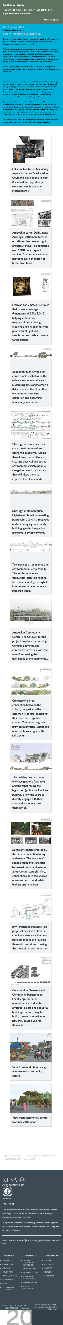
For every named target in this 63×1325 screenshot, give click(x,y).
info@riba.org (24, 1308)
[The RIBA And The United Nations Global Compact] (7, 1198)
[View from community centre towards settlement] (31, 1098)
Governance (7, 1272)
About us (6, 1260)
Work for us (7, 1280)
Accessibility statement (8, 1288)
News (4, 1283)
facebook (48, 1264)
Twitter (47, 1260)
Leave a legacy (29, 1269)
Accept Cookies (51, 19)
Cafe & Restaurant (28, 1287)
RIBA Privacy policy (35, 1240)
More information (23, 13)
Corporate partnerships (29, 1277)
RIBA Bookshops (30, 1282)
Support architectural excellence (29, 1262)
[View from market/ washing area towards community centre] (31, 1047)
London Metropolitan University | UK (22, 33)
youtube (48, 1268)
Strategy (6, 1268)
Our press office (9, 1276)
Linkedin (48, 1272)
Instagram (49, 1276)
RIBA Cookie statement (13, 1240)
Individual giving (30, 1272)
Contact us (7, 1264)
